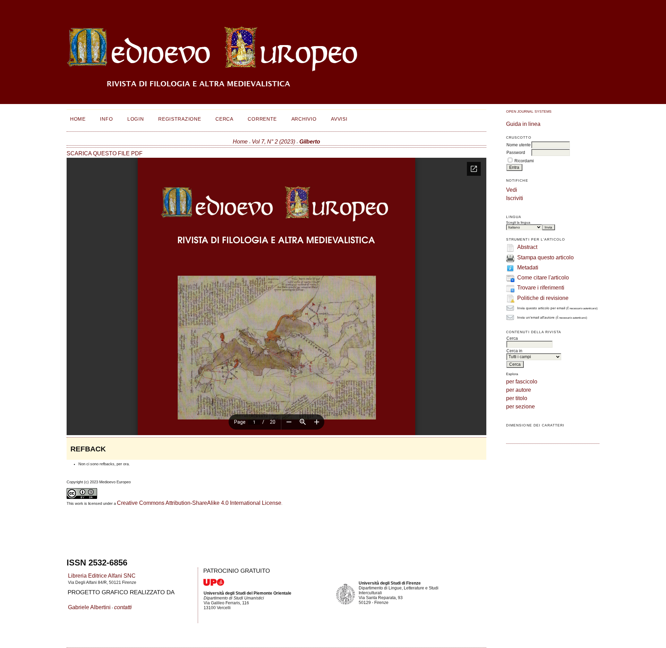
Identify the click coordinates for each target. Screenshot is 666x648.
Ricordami (524, 160)
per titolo (516, 398)
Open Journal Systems (529, 111)
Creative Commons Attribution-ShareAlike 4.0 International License (199, 503)
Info (106, 119)
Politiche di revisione (543, 298)
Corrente (262, 119)
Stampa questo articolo (545, 257)
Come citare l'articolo (543, 277)
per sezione (520, 406)
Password (515, 152)
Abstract (527, 247)
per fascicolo (521, 382)
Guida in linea (523, 124)
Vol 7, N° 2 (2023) (273, 142)
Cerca (224, 119)
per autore (518, 390)
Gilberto (309, 142)
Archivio (304, 119)
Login (135, 119)
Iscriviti (514, 198)
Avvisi (339, 119)
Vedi (511, 190)
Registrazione (179, 119)
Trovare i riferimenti (540, 288)
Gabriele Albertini (89, 607)
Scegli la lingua (518, 222)
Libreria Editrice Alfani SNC (102, 576)
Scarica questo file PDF (105, 153)
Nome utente (518, 144)
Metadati (527, 267)
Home (78, 119)
